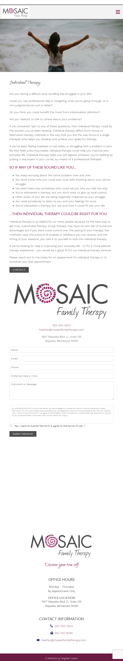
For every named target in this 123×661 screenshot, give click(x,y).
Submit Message (23, 434)
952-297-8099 (64, 633)
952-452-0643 (61, 325)
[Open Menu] (118, 12)
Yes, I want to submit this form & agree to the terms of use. (49, 425)
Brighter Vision (69, 658)
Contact (19, 269)
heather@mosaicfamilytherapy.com (61, 329)
